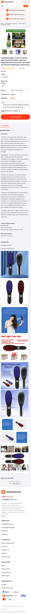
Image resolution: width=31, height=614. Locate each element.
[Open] (28, 90)
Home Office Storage (5, 24)
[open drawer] (29, 2)
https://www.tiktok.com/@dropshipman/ (3, 517)
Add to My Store (15, 117)
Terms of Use (5, 612)
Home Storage (22, 23)
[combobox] (17, 90)
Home (2, 23)
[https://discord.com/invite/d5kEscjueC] (5, 517)
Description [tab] (5, 125)
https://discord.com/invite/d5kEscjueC (5, 517)
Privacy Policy (15, 612)
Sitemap (22, 612)
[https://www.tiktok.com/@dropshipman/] (3, 517)
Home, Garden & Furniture (11, 23)
